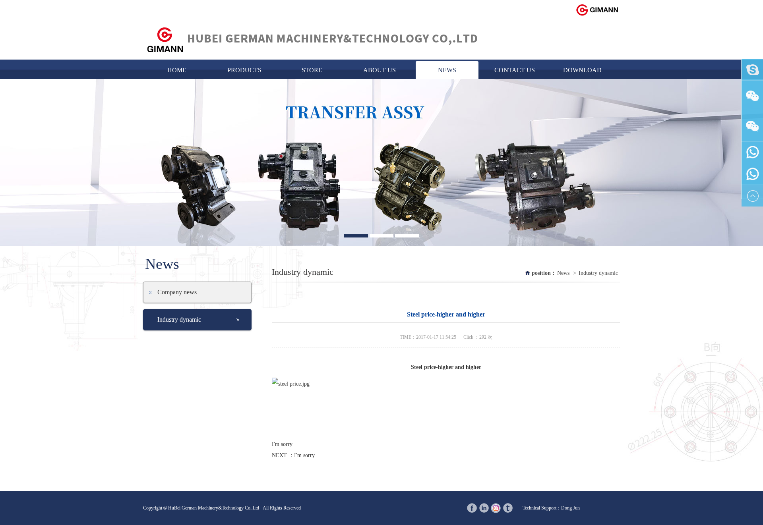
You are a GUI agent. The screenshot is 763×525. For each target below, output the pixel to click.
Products (244, 70)
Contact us (514, 70)
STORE (312, 70)
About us (379, 70)
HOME (176, 70)
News (447, 70)
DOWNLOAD (582, 70)
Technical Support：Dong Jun (551, 508)
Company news (177, 292)
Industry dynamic (179, 319)
